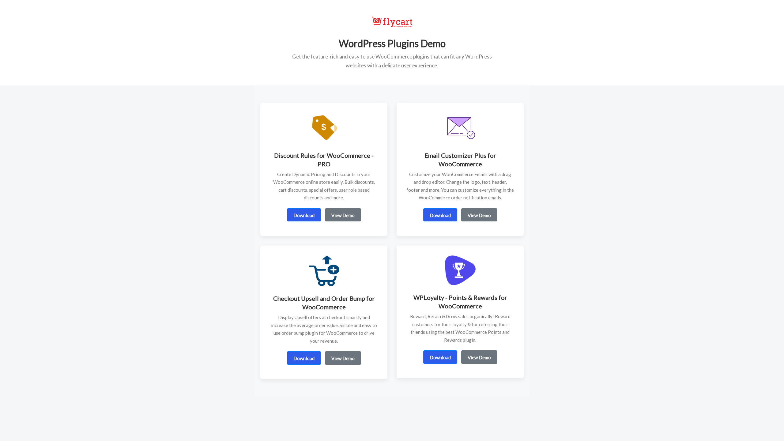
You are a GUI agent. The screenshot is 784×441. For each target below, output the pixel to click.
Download (304, 215)
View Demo (343, 215)
